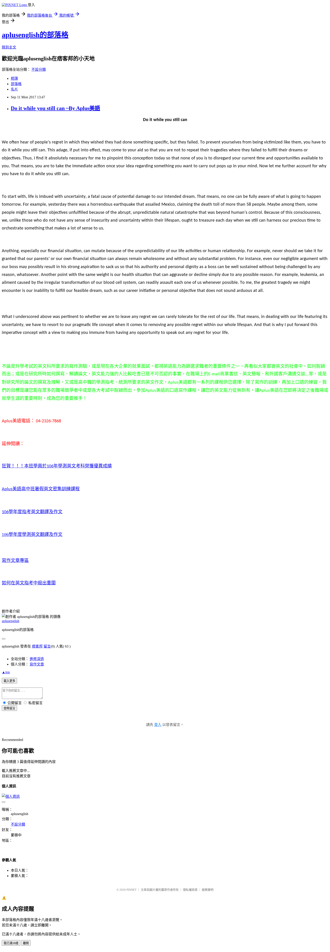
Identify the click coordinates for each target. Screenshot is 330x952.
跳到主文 (9, 47)
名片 (14, 89)
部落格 (16, 84)
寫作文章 (37, 664)
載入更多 (9, 681)
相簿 (14, 78)
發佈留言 (9, 708)
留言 (47, 646)
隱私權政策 (190, 889)
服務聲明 (207, 889)
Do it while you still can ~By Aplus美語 (55, 108)
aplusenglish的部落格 (35, 35)
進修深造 (37, 659)
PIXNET (131, 889)
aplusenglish (10, 621)
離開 (26, 943)
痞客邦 (37, 646)
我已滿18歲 (11, 943)
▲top (6, 672)
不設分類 (38, 69)
